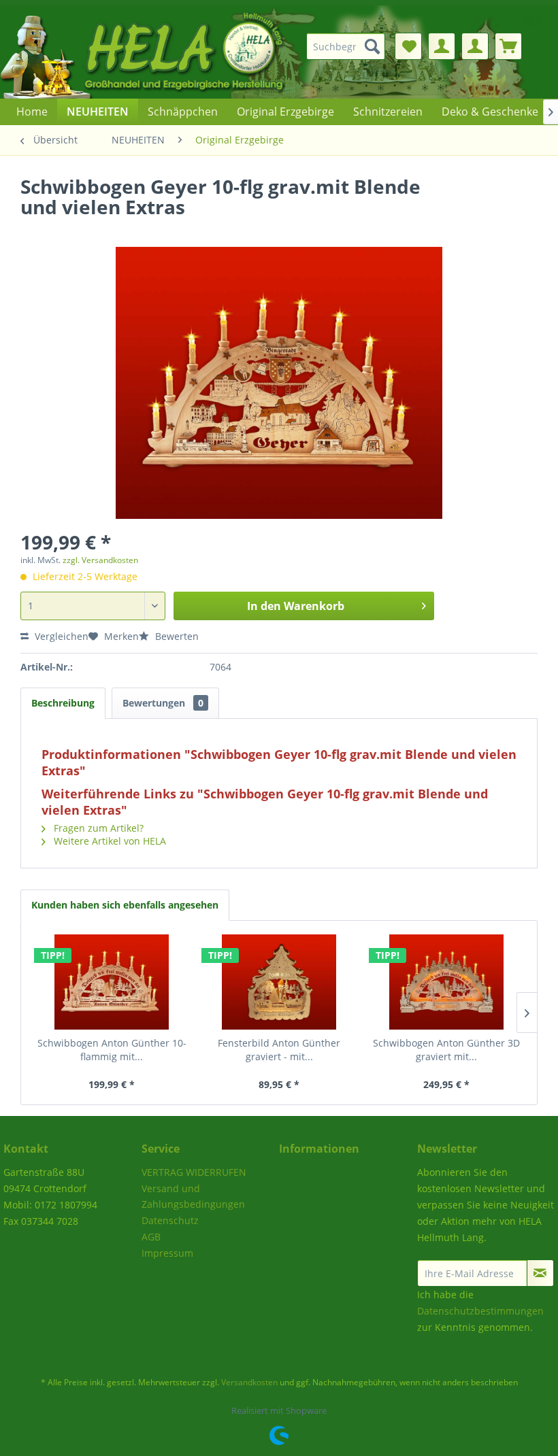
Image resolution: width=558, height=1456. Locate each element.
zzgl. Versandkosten (100, 560)
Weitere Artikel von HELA (108, 840)
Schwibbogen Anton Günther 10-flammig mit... (111, 1049)
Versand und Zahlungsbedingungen (193, 1196)
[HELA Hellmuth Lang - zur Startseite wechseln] (170, 52)
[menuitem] (349, 46)
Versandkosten (249, 1382)
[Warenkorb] (508, 46)
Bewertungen (162, 702)
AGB (151, 1236)
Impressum (167, 1253)
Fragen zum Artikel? (97, 828)
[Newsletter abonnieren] (541, 1273)
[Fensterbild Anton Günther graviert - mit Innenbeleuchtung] (279, 982)
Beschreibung (63, 702)
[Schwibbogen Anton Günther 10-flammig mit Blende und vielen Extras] (111, 982)
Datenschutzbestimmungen (480, 1310)
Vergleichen (60, 636)
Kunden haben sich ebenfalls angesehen (124, 904)
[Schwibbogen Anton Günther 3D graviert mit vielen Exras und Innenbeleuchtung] (446, 982)
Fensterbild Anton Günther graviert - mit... (279, 1049)
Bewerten (175, 636)
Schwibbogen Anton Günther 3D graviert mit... (446, 1049)
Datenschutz (170, 1220)
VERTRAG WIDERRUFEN (194, 1172)
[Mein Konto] (441, 46)
